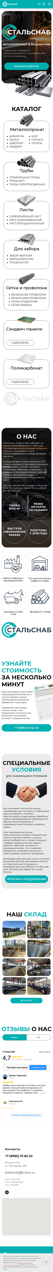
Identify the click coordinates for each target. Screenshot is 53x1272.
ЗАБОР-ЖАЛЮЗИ (20, 255)
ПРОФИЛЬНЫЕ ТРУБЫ (24, 177)
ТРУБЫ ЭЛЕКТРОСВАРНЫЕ (27, 184)
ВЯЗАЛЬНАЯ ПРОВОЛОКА (28, 294)
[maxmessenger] (7, 1192)
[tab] (14, 1037)
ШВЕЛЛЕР (16, 143)
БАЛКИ (14, 139)
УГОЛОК (36, 143)
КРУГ (34, 136)
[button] (39, 4)
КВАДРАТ (15, 146)
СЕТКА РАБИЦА (21, 304)
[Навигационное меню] (49, 4)
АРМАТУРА (16, 136)
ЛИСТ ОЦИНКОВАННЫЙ (25, 220)
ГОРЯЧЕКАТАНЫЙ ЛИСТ (25, 216)
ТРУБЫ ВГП (17, 180)
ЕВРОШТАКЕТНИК (21, 259)
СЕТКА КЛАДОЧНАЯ (24, 301)
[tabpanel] (26, 1090)
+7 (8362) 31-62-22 (19, 1156)
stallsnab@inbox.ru (20, 1172)
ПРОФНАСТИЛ (19, 262)
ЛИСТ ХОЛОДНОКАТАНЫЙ (26, 223)
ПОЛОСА (37, 139)
